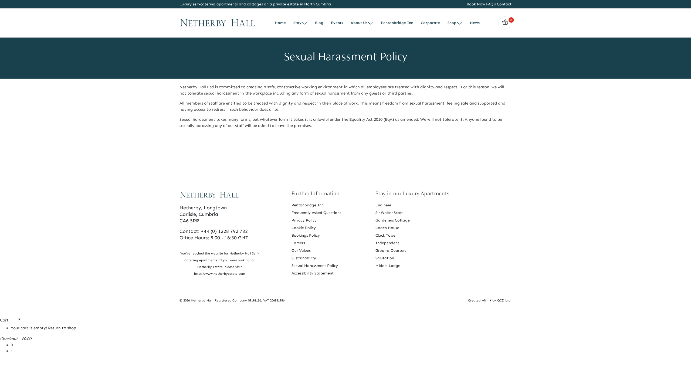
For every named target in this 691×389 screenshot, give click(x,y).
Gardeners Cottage (392, 220)
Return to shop (62, 328)
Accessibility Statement (313, 273)
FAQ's (491, 4)
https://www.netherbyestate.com (219, 274)
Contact (504, 4)
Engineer (383, 205)
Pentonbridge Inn (308, 205)
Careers (298, 243)
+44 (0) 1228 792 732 (224, 231)
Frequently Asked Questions (316, 212)
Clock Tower (386, 235)
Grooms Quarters (390, 250)
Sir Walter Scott (389, 212)
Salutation (384, 258)
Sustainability (304, 258)
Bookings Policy (306, 235)
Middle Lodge (387, 265)
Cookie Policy (304, 228)
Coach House (387, 228)
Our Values (301, 250)
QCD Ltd (503, 300)
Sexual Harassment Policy (315, 265)
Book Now (476, 4)
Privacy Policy (304, 220)
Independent (387, 243)
